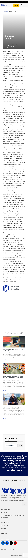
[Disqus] (14, 312)
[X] (11, 543)
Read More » (5, 359)
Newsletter (19, 1)
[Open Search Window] (21, 5)
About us (5, 1)
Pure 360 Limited (5, 512)
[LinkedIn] (3, 543)
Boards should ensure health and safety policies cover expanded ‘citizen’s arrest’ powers (13, 377)
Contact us (15, 1)
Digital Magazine (23, 1)
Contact (3, 531)
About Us (3, 528)
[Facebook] (7, 543)
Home (4, 11)
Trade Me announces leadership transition (13, 407)
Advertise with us (10, 1)
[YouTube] (15, 543)
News (7, 11)
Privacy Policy (4, 533)
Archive (6, 42)
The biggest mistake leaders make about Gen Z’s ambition (13, 350)
